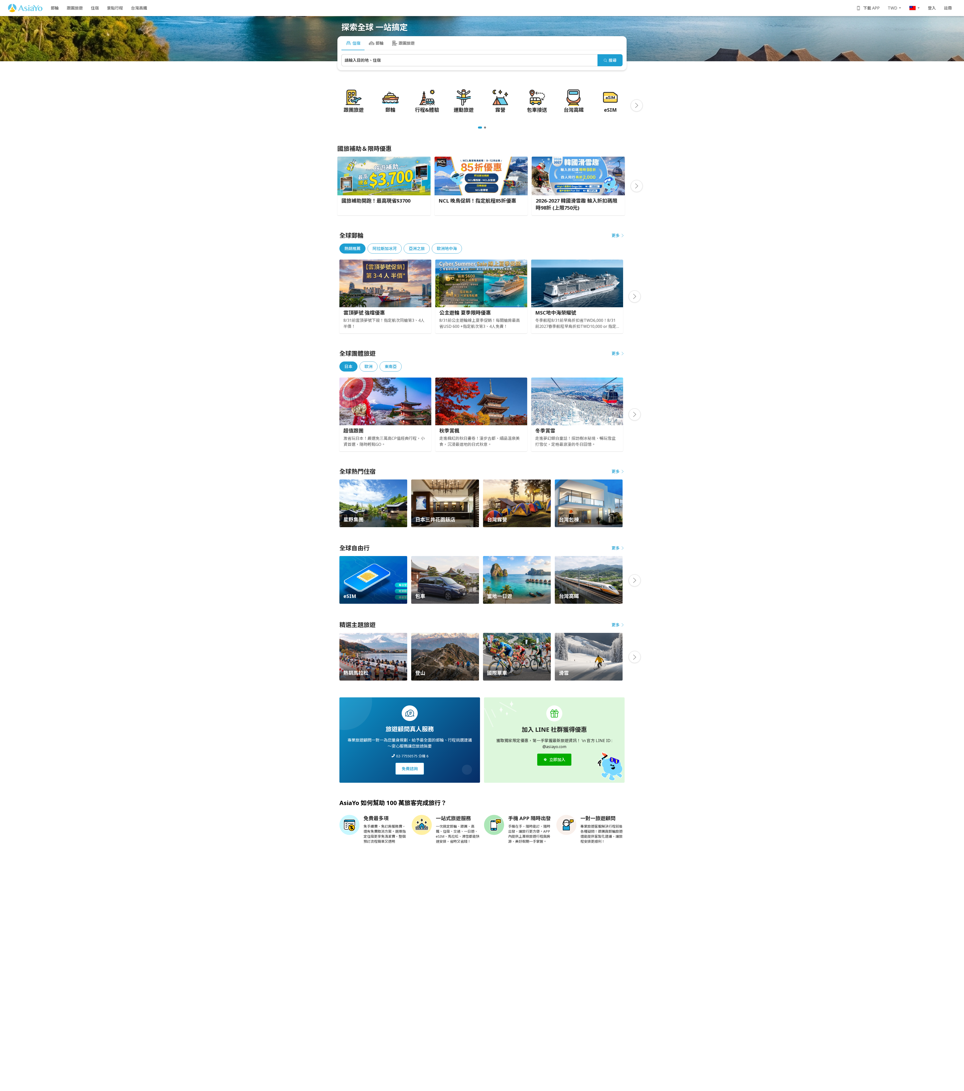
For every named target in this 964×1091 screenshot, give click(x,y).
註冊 (948, 8)
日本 (348, 366)
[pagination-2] (485, 128)
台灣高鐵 (139, 8)
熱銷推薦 (352, 248)
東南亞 (391, 366)
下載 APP (871, 8)
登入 (932, 8)
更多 (616, 235)
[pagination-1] (480, 128)
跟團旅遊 (75, 8)
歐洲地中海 (447, 248)
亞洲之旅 (417, 248)
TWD (892, 8)
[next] (637, 105)
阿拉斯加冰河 (385, 248)
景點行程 (115, 8)
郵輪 (55, 8)
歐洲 (369, 366)
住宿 (95, 8)
